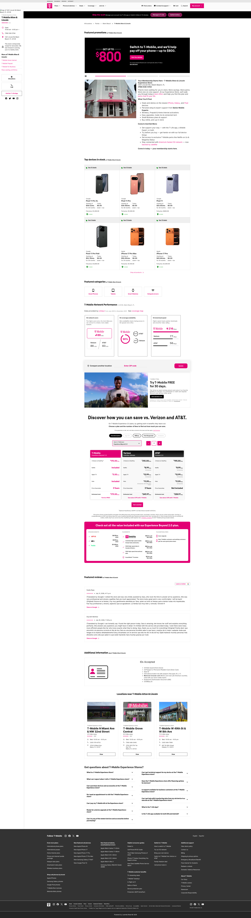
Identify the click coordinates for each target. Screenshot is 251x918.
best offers (158, 94)
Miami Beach (107, 23)
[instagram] (17, 98)
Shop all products (137, 272)
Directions (11, 78)
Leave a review (181, 584)
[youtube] (13, 98)
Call (11, 86)
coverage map (137, 311)
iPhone (170, 103)
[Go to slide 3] (160, 76)
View (101, 754)
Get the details (136, 57)
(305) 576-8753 (95, 742)
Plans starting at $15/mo (9, 70)
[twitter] (10, 98)
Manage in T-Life (158, 15)
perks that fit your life (146, 96)
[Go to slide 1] (96, 76)
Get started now (156, 396)
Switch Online (175, 15)
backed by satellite (149, 145)
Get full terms (134, 64)
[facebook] (6, 98)
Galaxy (177, 103)
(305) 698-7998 (167, 742)
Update (181, 366)
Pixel (186, 103)
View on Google (93, 607)
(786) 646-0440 (131, 742)
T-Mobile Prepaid (7, 63)
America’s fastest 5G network (170, 142)
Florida (97, 23)
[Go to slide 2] (128, 76)
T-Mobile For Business (8, 66)
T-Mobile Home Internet (9, 60)
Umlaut (102, 311)
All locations (88, 23)
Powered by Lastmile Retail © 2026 (125, 914)
